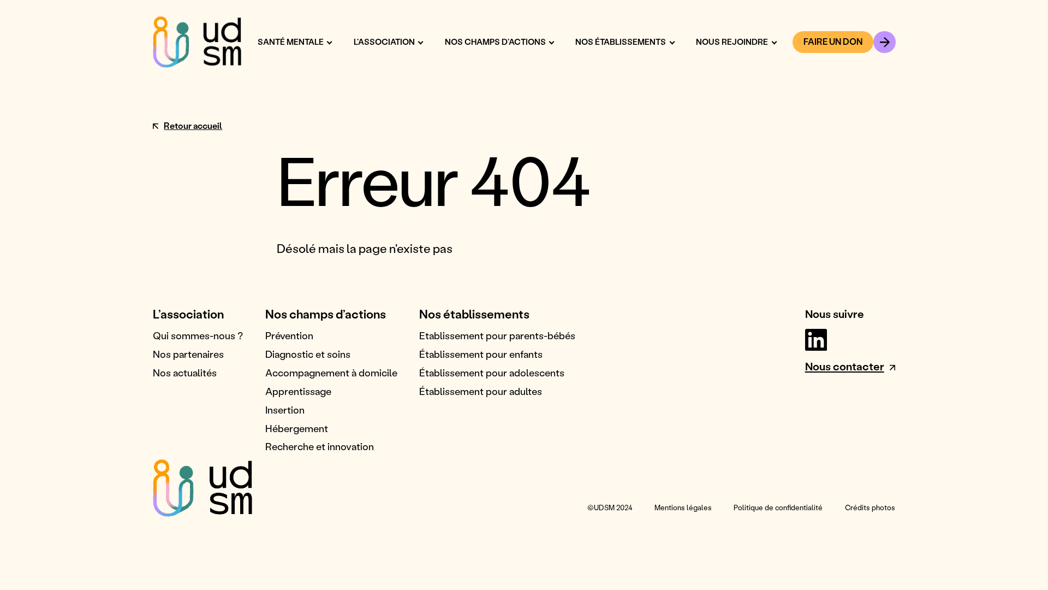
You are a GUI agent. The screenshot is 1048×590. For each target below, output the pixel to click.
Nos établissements (620, 42)
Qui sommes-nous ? (198, 335)
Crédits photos (870, 507)
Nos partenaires (188, 354)
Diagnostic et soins (307, 354)
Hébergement (296, 428)
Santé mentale (291, 42)
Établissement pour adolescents (491, 372)
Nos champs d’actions (495, 42)
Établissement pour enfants (481, 354)
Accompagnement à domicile (331, 372)
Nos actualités (185, 372)
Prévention (289, 335)
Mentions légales (683, 507)
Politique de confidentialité (778, 507)
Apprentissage (298, 391)
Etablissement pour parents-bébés (497, 335)
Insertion (285, 409)
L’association (384, 42)
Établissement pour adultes (480, 391)
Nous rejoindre (732, 42)
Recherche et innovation (319, 446)
